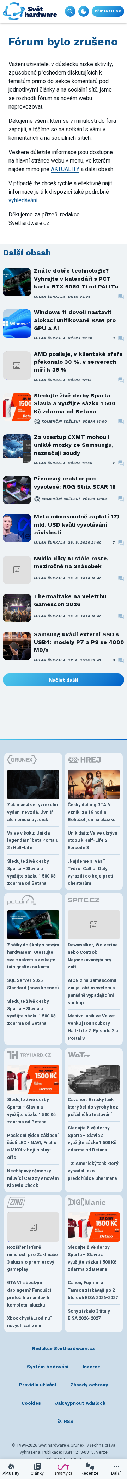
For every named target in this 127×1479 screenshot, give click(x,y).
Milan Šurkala (49, 296)
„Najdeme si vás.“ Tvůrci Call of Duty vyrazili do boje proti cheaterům (90, 872)
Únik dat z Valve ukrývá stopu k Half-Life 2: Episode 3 (92, 840)
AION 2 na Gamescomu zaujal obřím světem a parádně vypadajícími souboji (92, 991)
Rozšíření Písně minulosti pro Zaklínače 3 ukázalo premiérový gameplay (32, 1258)
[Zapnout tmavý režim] (83, 11)
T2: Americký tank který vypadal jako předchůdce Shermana (93, 1171)
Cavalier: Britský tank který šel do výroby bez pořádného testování (93, 1107)
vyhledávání (22, 200)
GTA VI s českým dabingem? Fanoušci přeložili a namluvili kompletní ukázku (29, 1293)
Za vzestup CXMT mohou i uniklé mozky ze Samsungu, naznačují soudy (73, 445)
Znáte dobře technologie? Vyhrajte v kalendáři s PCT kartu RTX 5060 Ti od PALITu (76, 278)
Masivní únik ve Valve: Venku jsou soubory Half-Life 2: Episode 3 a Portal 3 (93, 1026)
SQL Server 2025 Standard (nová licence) (33, 984)
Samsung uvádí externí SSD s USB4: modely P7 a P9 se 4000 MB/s (79, 642)
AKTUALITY (65, 169)
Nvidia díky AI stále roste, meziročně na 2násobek (71, 562)
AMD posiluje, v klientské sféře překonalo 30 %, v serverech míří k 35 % (78, 362)
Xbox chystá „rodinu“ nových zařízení (29, 1321)
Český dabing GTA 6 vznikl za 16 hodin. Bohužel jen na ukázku (91, 812)
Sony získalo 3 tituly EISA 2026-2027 (89, 1314)
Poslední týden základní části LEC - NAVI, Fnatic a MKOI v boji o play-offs (33, 1146)
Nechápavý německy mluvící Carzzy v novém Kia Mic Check (33, 1178)
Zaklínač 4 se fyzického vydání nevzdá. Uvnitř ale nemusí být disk (32, 812)
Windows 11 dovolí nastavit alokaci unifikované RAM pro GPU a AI (75, 320)
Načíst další (63, 680)
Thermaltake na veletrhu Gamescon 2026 (70, 600)
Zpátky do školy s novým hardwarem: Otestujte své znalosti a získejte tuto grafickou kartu (33, 955)
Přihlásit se (108, 11)
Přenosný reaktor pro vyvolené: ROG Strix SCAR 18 (75, 482)
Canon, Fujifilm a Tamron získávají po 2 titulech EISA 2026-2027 (93, 1290)
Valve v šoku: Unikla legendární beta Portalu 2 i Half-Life (32, 840)
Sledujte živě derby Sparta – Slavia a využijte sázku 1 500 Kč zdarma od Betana (75, 403)
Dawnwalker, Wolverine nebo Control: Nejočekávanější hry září (93, 955)
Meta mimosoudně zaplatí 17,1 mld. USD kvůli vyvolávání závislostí (77, 524)
